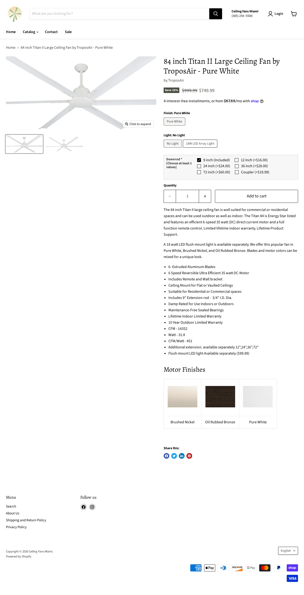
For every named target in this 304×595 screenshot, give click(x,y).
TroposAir (176, 80)
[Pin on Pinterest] (189, 456)
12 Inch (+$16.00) (254, 160)
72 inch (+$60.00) (216, 172)
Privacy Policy (16, 527)
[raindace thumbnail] (24, 144)
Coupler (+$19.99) (255, 172)
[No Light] (173, 148)
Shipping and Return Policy (26, 520)
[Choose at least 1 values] (179, 165)
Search (11, 506)
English (286, 550)
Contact (51, 31)
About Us (12, 513)
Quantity (170, 185)
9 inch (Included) (216, 160)
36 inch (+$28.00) (254, 166)
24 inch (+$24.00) (216, 166)
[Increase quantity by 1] (205, 196)
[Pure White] (175, 126)
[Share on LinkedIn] (182, 456)
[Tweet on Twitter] (174, 456)
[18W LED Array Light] (200, 148)
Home (11, 31)
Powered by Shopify (18, 556)
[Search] (215, 13)
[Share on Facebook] (166, 456)
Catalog (29, 31)
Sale (68, 31)
